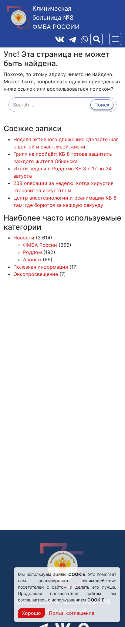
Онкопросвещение (35, 274)
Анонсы (32, 259)
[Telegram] (72, 39)
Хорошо (31, 613)
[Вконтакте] (59, 39)
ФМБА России (40, 245)
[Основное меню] (115, 39)
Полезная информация (40, 267)
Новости (23, 238)
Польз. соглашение (71, 613)
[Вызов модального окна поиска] (96, 39)
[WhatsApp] (84, 39)
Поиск (102, 105)
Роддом (32, 252)
